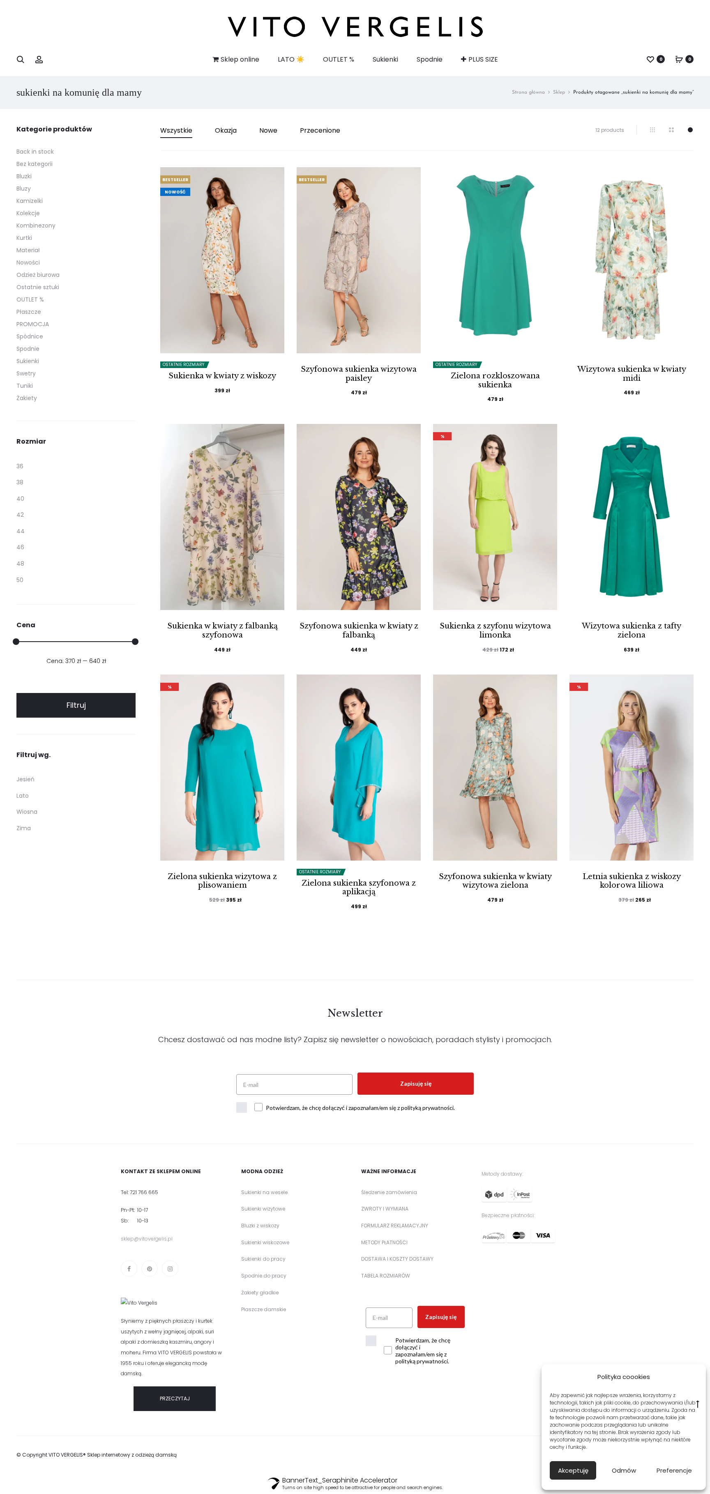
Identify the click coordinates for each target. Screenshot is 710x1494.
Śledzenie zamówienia (389, 1192)
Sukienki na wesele (264, 1192)
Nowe (268, 130)
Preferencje (674, 1470)
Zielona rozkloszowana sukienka (495, 380)
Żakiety (26, 398)
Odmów (624, 1470)
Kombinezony (35, 225)
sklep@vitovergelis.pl (147, 1238)
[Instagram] (170, 1268)
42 (20, 515)
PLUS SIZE (483, 59)
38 (19, 482)
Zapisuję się (415, 1083)
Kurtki (24, 238)
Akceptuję (573, 1470)
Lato (22, 796)
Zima (23, 828)
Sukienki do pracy (263, 1258)
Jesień (25, 779)
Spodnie (430, 59)
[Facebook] (129, 1268)
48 (20, 563)
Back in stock (35, 151)
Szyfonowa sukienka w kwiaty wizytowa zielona (495, 881)
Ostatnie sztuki (37, 287)
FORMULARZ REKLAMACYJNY (394, 1225)
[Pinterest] (149, 1268)
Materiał (28, 250)
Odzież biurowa (38, 275)
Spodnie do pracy (263, 1275)
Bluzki (24, 176)
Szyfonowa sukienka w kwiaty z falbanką (359, 631)
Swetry (26, 373)
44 (20, 531)
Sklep (559, 92)
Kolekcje (28, 213)
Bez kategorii (34, 164)
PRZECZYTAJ (175, 1398)
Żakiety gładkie (260, 1292)
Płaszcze (28, 312)
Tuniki (24, 386)
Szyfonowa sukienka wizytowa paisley (359, 374)
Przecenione (320, 130)
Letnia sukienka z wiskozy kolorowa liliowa (632, 881)
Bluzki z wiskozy (260, 1225)
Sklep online (240, 59)
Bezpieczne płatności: (508, 1215)
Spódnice (29, 336)
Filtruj (76, 705)
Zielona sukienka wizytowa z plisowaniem (222, 881)
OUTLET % (338, 59)
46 (20, 547)
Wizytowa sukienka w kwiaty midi (631, 374)
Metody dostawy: (502, 1173)
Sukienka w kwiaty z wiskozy (222, 375)
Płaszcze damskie (263, 1309)
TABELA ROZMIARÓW (385, 1275)
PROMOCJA (32, 324)
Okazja (226, 130)
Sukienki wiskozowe (265, 1242)
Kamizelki (29, 201)
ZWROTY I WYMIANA (384, 1208)
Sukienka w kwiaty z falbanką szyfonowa (222, 631)
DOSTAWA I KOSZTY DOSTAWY (397, 1258)
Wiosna (26, 812)
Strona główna (528, 92)
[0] (650, 59)
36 (19, 466)
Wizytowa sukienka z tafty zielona (631, 631)
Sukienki (385, 59)
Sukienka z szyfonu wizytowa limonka (495, 631)
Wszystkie (176, 130)
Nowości (28, 262)
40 (20, 499)
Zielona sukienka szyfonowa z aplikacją (359, 888)
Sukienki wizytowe (263, 1208)
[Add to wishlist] (274, 177)
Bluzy (23, 188)
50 (19, 580)
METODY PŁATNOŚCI (384, 1242)
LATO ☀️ (291, 59)
